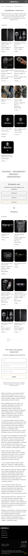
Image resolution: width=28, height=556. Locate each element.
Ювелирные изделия (9, 6)
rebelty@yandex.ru (23, 546)
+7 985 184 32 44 (23, 544)
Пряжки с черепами (14, 174)
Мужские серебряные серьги (19, 171)
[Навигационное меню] (26, 1)
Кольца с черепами (6, 171)
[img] (21, 542)
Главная (2, 6)
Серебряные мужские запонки (13, 176)
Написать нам (23, 545)
